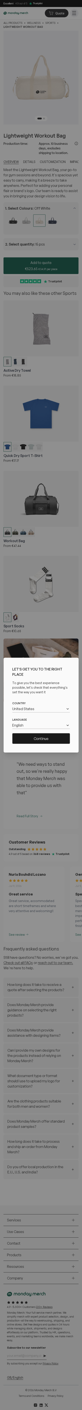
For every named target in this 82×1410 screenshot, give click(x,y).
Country (19, 703)
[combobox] (41, 708)
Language (19, 719)
